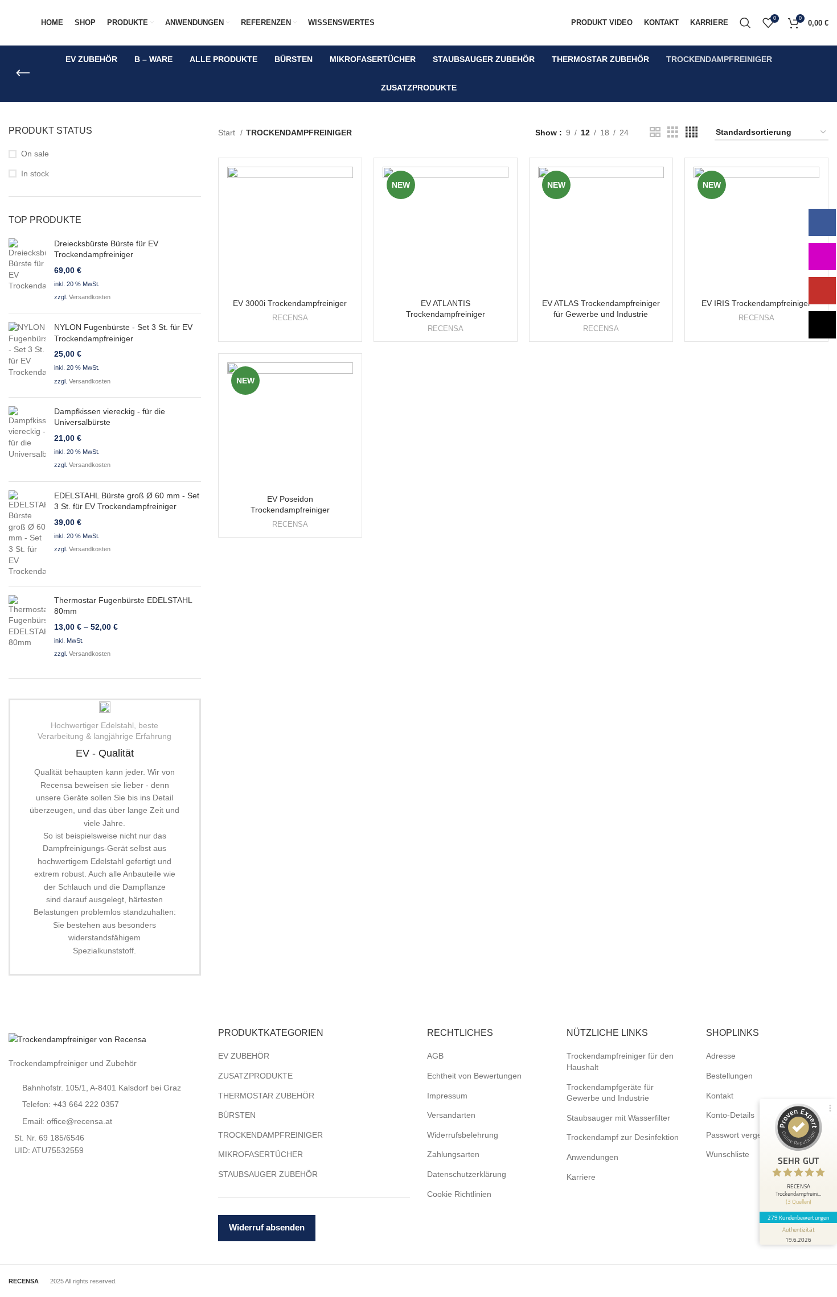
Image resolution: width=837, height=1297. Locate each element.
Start (227, 132)
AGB (435, 1055)
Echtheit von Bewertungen (474, 1075)
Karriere (581, 1177)
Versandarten (451, 1115)
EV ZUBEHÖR (243, 1055)
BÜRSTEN (237, 1115)
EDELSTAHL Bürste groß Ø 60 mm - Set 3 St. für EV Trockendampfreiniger (126, 501)
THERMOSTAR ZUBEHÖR (266, 1095)
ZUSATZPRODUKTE (255, 1075)
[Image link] (77, 1038)
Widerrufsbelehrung (462, 1134)
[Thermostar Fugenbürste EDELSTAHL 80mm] (27, 628)
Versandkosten (89, 297)
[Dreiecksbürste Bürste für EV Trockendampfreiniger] (27, 271)
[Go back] (23, 73)
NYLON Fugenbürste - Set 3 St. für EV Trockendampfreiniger (123, 333)
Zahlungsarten (453, 1154)
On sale (35, 153)
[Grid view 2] (655, 132)
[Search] (745, 22)
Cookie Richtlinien (459, 1194)
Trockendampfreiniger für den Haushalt (620, 1061)
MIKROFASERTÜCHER (260, 1154)
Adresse (721, 1055)
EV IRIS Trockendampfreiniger (756, 303)
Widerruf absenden (267, 1227)
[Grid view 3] (672, 132)
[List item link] (105, 1087)
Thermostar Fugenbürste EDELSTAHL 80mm (123, 606)
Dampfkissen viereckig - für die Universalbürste (109, 417)
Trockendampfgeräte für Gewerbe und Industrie (610, 1093)
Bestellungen (729, 1075)
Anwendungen (592, 1157)
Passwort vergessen (742, 1134)
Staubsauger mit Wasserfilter (618, 1117)
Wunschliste (727, 1154)
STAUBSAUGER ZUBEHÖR (268, 1174)
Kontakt (719, 1095)
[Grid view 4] (692, 132)
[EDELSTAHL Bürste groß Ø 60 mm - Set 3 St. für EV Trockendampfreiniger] (27, 533)
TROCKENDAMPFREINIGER (270, 1134)
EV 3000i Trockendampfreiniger (290, 303)
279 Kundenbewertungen (798, 1217)
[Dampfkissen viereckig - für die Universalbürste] (27, 439)
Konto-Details (730, 1115)
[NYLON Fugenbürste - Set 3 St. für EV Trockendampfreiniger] (27, 355)
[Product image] (290, 229)
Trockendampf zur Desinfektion (623, 1137)
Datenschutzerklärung (466, 1174)
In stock (35, 173)
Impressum (447, 1095)
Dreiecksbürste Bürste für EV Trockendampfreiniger (106, 249)
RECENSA (290, 317)
